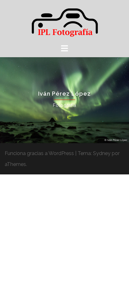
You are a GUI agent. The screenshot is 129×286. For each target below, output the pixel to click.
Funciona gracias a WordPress (39, 153)
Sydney (102, 153)
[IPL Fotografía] (64, 21)
